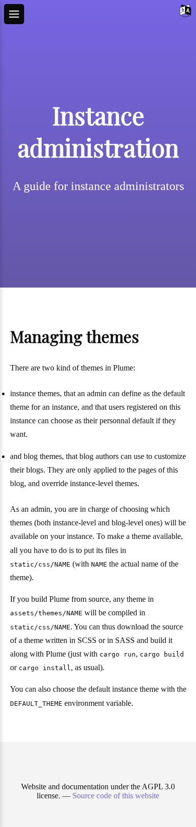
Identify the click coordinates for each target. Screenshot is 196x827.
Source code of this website (115, 795)
